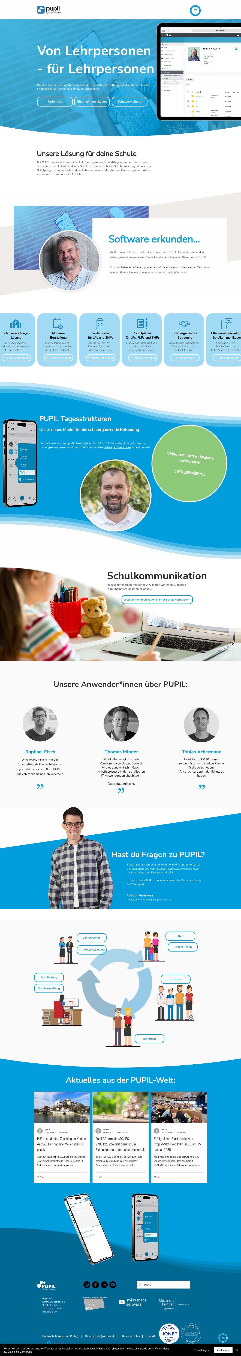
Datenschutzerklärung (20, 1351)
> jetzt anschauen (189, 472)
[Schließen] (237, 1350)
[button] (195, 10)
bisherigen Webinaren (117, 447)
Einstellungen (201, 1350)
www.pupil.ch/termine (172, 272)
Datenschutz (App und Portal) (60, 1336)
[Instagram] (86, 1284)
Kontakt (150, 1336)
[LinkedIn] (104, 1284)
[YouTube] (112, 1284)
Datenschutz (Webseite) (99, 1336)
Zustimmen (223, 1350)
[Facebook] (95, 1284)
